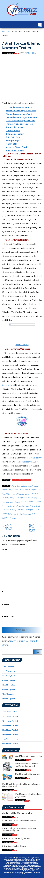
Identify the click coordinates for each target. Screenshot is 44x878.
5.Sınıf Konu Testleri (10, 730)
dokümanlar (7, 385)
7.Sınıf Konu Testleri (10, 739)
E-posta (5, 604)
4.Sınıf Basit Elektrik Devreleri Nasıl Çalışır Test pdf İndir (26, 764)
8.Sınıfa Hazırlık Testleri (8, 527)
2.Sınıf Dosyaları (8, 671)
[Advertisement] (22, 77)
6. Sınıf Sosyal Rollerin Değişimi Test (16, 846)
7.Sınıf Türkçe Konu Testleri (21, 480)
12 (13, 850)
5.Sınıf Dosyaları (8, 685)
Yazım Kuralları (13, 130)
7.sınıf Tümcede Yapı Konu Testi (20, 120)
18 (14, 825)
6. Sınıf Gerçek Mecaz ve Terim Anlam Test (19, 821)
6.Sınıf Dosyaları (8, 689)
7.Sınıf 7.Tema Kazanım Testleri (32, 528)
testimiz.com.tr (31, 53)
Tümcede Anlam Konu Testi (18, 114)
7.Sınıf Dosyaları (8, 694)
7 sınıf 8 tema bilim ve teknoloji (24, 486)
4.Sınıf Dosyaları (8, 680)
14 (13, 835)
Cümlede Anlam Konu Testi (19, 107)
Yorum (5, 549)
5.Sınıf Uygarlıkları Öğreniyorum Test (17, 813)
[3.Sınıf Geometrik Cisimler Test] (7, 777)
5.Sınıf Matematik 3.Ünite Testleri (28, 756)
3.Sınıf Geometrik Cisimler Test (27, 774)
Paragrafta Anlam (14, 127)
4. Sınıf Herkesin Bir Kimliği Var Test (16, 838)
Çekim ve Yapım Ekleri (16, 147)
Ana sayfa (6, 32)
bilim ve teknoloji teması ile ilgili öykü (24, 506)
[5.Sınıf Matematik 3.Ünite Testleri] (7, 757)
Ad (3, 591)
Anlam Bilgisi (12, 144)
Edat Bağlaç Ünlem (15, 134)
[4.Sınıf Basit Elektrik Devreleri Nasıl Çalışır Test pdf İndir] (7, 766)
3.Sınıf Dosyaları (8, 676)
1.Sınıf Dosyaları (8, 667)
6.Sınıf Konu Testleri (10, 735)
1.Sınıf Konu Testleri (9, 712)
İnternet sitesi (8, 616)
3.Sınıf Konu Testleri (10, 721)
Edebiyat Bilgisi (13, 140)
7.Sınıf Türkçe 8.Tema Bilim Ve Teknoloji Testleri (21, 490)
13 (14, 842)
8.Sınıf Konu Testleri (10, 744)
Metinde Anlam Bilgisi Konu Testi (21, 110)
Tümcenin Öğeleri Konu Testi (19, 124)
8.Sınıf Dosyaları (8, 699)
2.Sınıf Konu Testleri (10, 716)
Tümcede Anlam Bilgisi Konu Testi (21, 117)
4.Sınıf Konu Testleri (10, 726)
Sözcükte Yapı (13, 137)
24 (14, 817)
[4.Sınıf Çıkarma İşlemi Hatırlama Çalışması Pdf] (7, 797)
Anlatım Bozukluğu (15, 150)
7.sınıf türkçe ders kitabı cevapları (16, 494)
